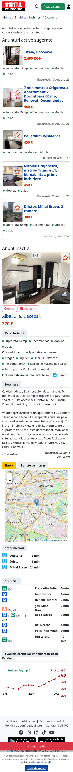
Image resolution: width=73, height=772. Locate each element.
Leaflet (32, 539)
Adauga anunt (53, 7)
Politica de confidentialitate (23, 726)
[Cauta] (37, 6)
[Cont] (68, 6)
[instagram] (29, 732)
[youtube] (51, 732)
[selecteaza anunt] (17, 51)
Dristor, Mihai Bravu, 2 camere (43, 208)
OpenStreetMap (47, 539)
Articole (12, 721)
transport (30, 309)
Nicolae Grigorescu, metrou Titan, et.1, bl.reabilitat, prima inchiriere (41, 172)
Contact (51, 726)
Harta (9, 465)
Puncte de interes (33, 465)
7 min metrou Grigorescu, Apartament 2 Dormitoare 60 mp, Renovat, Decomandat (46, 94)
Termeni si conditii (52, 721)
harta (11, 309)
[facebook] (21, 732)
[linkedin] (36, 732)
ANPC (64, 726)
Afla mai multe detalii (41, 762)
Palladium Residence (42, 136)
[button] (36, 502)
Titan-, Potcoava (38, 52)
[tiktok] (44, 732)
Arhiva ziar (28, 721)
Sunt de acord (36, 768)
